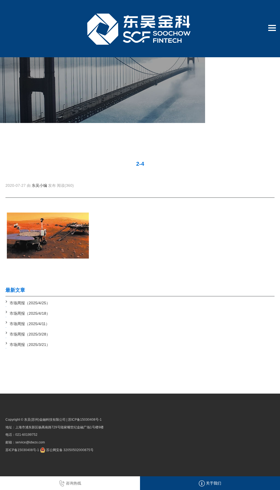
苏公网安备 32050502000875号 (69, 450)
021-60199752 (26, 435)
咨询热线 (73, 483)
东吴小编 (39, 185)
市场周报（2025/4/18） (30, 313)
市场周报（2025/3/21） (30, 344)
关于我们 (213, 483)
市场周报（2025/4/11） (29, 324)
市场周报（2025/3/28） (30, 334)
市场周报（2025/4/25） (30, 303)
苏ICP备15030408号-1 (85, 420)
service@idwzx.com (30, 442)
